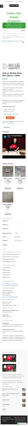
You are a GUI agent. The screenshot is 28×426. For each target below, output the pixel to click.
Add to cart (10, 117)
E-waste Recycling (6, 267)
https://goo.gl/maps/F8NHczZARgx (10, 297)
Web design (17, 417)
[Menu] (1, 6)
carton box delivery (13, 84)
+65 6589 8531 (7, 283)
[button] (23, 42)
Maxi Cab (19, 421)
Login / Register (18, 1)
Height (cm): (5, 228)
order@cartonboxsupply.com (12, 285)
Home (3, 35)
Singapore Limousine (21, 422)
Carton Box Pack (20, 83)
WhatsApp (15, 283)
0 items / (14, 5)
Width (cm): (5, 224)
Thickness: (5, 240)
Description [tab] (7, 127)
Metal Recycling (6, 270)
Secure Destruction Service (8, 259)
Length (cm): (5, 221)
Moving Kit (12, 83)
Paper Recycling (6, 272)
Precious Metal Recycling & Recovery (11, 254)
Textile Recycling (6, 277)
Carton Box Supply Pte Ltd (6, 418)
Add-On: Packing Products (12, 35)
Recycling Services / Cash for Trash (10, 257)
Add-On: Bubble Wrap (7, 37)
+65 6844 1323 (7, 295)
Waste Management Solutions (9, 261)
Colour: (4, 237)
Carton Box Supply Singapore (14, 17)
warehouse (11, 329)
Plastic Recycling (6, 274)
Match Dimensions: (7, 233)
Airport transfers (22, 419)
